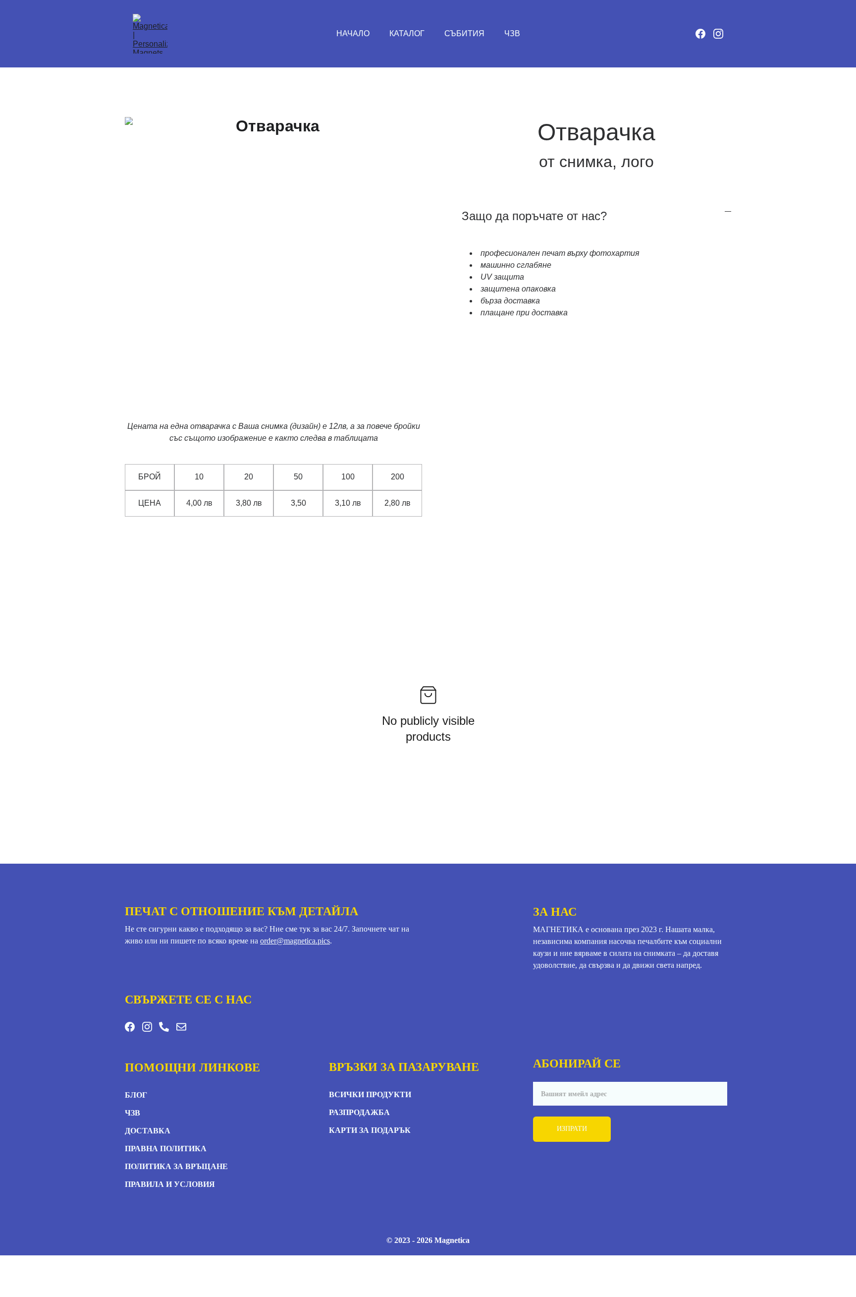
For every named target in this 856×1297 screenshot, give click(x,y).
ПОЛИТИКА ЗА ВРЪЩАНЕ (176, 1166)
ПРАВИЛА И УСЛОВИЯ (170, 1184)
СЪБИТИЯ (464, 33)
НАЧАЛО (353, 33)
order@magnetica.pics (295, 941)
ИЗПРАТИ (572, 1128)
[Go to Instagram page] (718, 34)
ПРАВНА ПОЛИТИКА (166, 1148)
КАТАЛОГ (407, 33)
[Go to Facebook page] (704, 34)
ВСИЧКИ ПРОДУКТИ (370, 1094)
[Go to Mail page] (181, 1027)
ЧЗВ (512, 33)
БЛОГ (136, 1095)
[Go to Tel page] (164, 1027)
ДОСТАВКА (147, 1130)
